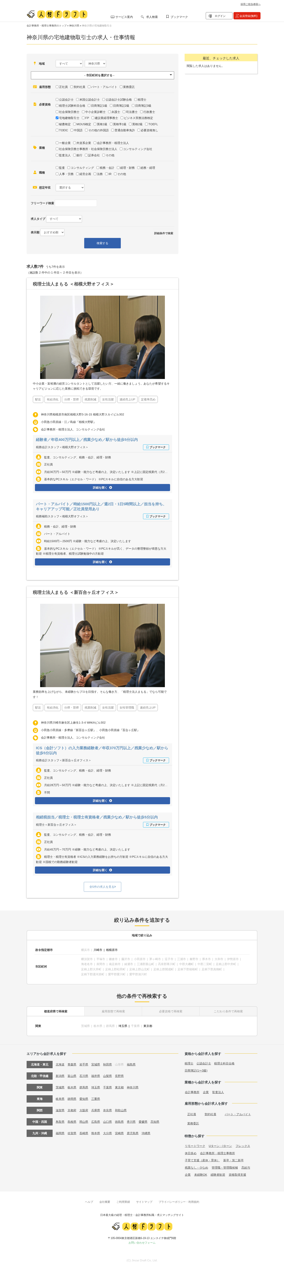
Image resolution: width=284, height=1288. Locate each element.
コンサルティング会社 (137, 149)
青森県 (72, 1064)
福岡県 (60, 1133)
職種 (42, 172)
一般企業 (65, 143)
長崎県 (83, 1133)
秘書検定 (65, 124)
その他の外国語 (98, 130)
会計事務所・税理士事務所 (217, 1153)
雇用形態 (45, 87)
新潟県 (60, 1076)
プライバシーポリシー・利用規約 (179, 1201)
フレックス (243, 1146)
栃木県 (72, 1087)
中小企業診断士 (95, 112)
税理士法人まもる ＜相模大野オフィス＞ (73, 283)
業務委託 (129, 87)
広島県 (95, 1121)
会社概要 (104, 1201)
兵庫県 (95, 1110)
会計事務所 (192, 1092)
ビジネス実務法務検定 (138, 118)
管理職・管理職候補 (225, 1167)
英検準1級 (119, 124)
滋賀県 (60, 1110)
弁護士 (115, 112)
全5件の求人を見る (101, 886)
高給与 (245, 1167)
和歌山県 (121, 1110)
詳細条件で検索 (163, 233)
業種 (42, 147)
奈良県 (107, 1110)
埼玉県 (123, 1026)
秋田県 (107, 1064)
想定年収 (45, 187)
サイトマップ (144, 1201)
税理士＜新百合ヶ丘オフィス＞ (56, 824)
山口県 (107, 1121)
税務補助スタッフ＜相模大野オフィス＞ (62, 516)
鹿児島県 (132, 1133)
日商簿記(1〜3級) (196, 1070)
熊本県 (95, 1133)
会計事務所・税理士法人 (113, 143)
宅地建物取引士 (69, 118)
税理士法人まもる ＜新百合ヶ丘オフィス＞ (76, 592)
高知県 (155, 1121)
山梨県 (107, 1076)
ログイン (220, 16)
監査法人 (65, 155)
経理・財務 (127, 167)
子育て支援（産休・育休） (202, 1160)
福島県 (131, 1064)
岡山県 (83, 1121)
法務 (100, 174)
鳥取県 (60, 1121)
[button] (102, 75)
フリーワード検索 (42, 203)
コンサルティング (82, 167)
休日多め (190, 1153)
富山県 (72, 1076)
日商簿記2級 (121, 105)
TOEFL (153, 124)
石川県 (83, 1076)
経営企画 (85, 174)
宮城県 (95, 1064)
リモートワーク (195, 1146)
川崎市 (98, 950)
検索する (102, 243)
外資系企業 (84, 143)
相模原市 (112, 950)
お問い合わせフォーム (142, 1242)
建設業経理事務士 (106, 118)
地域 (42, 63)
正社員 (63, 87)
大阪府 (83, 1110)
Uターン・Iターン (220, 1146)
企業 (206, 1092)
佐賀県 (72, 1133)
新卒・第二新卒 (233, 1160)
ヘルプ (89, 1201)
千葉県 (107, 1087)
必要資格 (45, 104)
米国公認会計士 (89, 99)
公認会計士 (66, 99)
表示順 (35, 232)
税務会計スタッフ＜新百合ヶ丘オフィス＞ (63, 760)
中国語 (78, 130)
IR (110, 174)
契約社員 (79, 87)
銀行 (79, 155)
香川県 (131, 1121)
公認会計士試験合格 (119, 99)
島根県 (72, 1121)
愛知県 (83, 1098)
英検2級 (137, 124)
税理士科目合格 (224, 1063)
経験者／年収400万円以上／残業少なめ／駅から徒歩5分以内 (87, 440)
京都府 (72, 1110)
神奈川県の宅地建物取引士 (97, 25)
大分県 (107, 1133)
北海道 (60, 1064)
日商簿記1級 (99, 105)
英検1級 (102, 124)
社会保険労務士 (69, 112)
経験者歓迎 (218, 1174)
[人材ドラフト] (57, 14)
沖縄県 (146, 1133)
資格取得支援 (237, 1174)
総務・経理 (148, 167)
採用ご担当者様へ (251, 4)
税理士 (142, 99)
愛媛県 (143, 1121)
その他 (110, 155)
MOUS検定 (84, 124)
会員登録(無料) (248, 16)
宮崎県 (119, 1133)
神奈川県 (74, 25)
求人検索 (152, 17)
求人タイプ (38, 218)
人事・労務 (66, 174)
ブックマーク (179, 17)
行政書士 (149, 112)
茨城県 (60, 1087)
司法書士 (132, 112)
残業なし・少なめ (196, 1167)
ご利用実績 (123, 1201)
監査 (62, 167)
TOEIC (63, 130)
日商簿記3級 (143, 105)
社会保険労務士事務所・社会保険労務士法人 (88, 149)
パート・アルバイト (104, 87)
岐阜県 (60, 1098)
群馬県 (83, 1087)
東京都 (147, 1026)
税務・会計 (107, 167)
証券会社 (94, 155)
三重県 (95, 1098)
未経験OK (200, 1174)
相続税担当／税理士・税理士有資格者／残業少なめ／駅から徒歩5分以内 (97, 817)
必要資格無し (149, 130)
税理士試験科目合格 (72, 105)
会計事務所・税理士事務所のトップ (47, 25)
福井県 (95, 1076)
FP (87, 118)
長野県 (119, 1076)
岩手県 (83, 1064)
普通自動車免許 (125, 130)
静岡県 (72, 1098)
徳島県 (119, 1121)
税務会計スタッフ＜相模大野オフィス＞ (62, 447)
